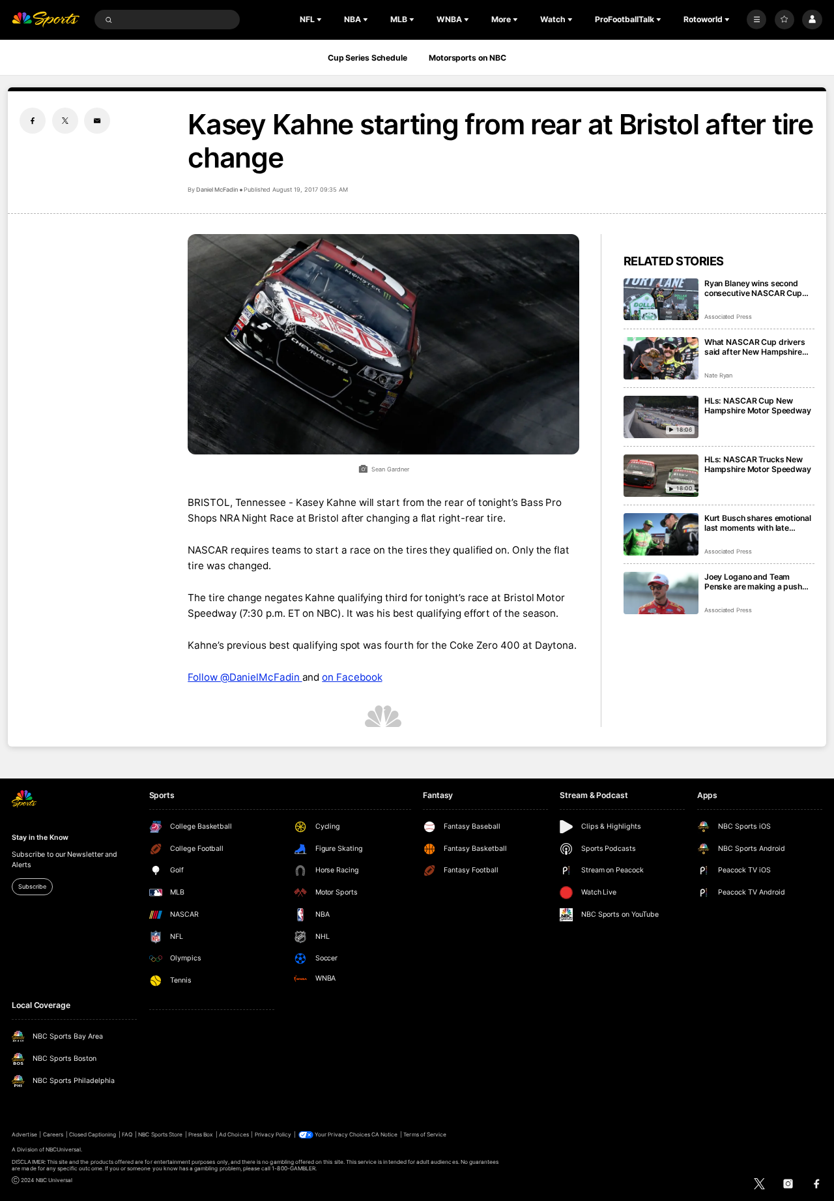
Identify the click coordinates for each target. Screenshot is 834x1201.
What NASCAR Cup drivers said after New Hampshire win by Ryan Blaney (754, 347)
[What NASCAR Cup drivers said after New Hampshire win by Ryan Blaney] (661, 358)
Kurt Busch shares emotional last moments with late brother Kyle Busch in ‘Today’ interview (758, 523)
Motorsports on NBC (467, 58)
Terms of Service (424, 1134)
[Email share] (97, 121)
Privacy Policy (273, 1134)
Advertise (24, 1134)
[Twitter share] (65, 121)
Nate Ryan (718, 375)
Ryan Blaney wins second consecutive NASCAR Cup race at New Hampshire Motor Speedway (753, 288)
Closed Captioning (93, 1134)
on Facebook (352, 677)
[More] (756, 19)
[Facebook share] (33, 121)
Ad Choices (233, 1134)
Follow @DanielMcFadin (245, 677)
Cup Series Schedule (367, 58)
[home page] (45, 19)
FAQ (127, 1134)
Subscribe (32, 886)
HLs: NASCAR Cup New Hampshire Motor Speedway (757, 405)
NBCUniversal (63, 1149)
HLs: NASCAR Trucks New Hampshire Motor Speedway (757, 464)
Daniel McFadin (216, 189)
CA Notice (384, 1134)
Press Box (200, 1134)
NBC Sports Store (160, 1134)
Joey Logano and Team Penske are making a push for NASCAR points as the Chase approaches (753, 581)
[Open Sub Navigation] (320, 19)
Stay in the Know (40, 837)
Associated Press (728, 316)
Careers (53, 1134)
